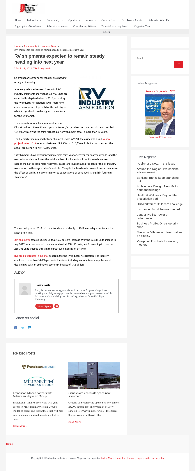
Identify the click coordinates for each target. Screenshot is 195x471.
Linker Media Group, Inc (113, 457)
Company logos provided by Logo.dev (145, 457)
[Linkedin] (29, 327)
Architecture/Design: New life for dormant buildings (158, 188)
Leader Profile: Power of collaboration (152, 216)
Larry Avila (43, 285)
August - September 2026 (160, 91)
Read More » (20, 426)
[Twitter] (22, 327)
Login (106, 31)
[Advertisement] (66, 203)
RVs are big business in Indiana (31, 256)
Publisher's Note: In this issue (156, 163)
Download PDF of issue (160, 137)
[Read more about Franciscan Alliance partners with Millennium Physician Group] (39, 375)
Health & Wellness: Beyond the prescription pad (157, 197)
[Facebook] (15, 327)
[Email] (56, 306)
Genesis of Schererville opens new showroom (89, 394)
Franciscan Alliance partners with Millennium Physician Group (32, 394)
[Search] (178, 64)
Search (140, 58)
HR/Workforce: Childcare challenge (160, 204)
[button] (39, 20)
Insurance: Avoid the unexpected (158, 209)
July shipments (22, 240)
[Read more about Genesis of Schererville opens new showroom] (94, 375)
